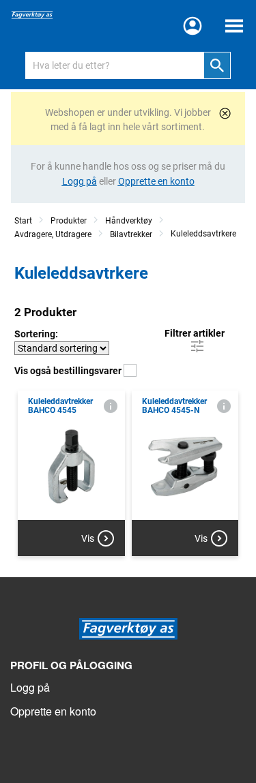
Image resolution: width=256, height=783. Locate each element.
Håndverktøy (128, 221)
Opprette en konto (53, 711)
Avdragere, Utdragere (52, 234)
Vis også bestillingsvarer (69, 370)
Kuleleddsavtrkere (203, 234)
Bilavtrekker (131, 234)
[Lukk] (224, 113)
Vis (87, 538)
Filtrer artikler (195, 333)
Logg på (30, 687)
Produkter (69, 221)
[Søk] (217, 65)
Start (23, 221)
